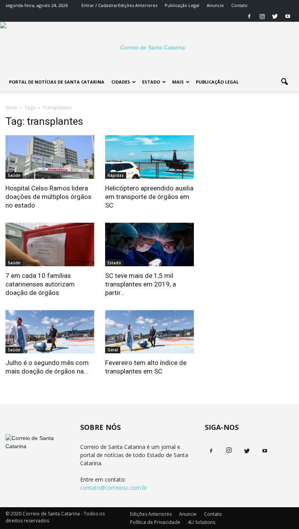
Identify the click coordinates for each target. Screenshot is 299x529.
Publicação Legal (182, 5)
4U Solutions (201, 522)
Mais (178, 82)
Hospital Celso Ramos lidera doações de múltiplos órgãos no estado (48, 196)
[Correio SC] (149, 47)
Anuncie (215, 5)
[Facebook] (249, 16)
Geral (112, 350)
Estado (151, 82)
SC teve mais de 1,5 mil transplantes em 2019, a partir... (140, 284)
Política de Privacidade (155, 522)
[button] (284, 82)
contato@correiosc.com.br (113, 487)
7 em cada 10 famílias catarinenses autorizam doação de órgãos (40, 284)
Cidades (120, 82)
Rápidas (115, 175)
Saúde (14, 175)
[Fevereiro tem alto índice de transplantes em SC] (149, 332)
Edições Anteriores (137, 5)
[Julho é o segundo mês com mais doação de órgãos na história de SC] (49, 332)
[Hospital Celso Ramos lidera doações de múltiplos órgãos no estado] (49, 157)
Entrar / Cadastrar (99, 5)
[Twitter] (275, 16)
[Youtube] (288, 16)
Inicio (11, 107)
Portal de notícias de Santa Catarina (56, 82)
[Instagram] (262, 16)
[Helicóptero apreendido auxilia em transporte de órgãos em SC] (149, 157)
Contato (239, 5)
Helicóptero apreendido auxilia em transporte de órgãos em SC (149, 196)
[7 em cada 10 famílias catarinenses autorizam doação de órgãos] (49, 244)
